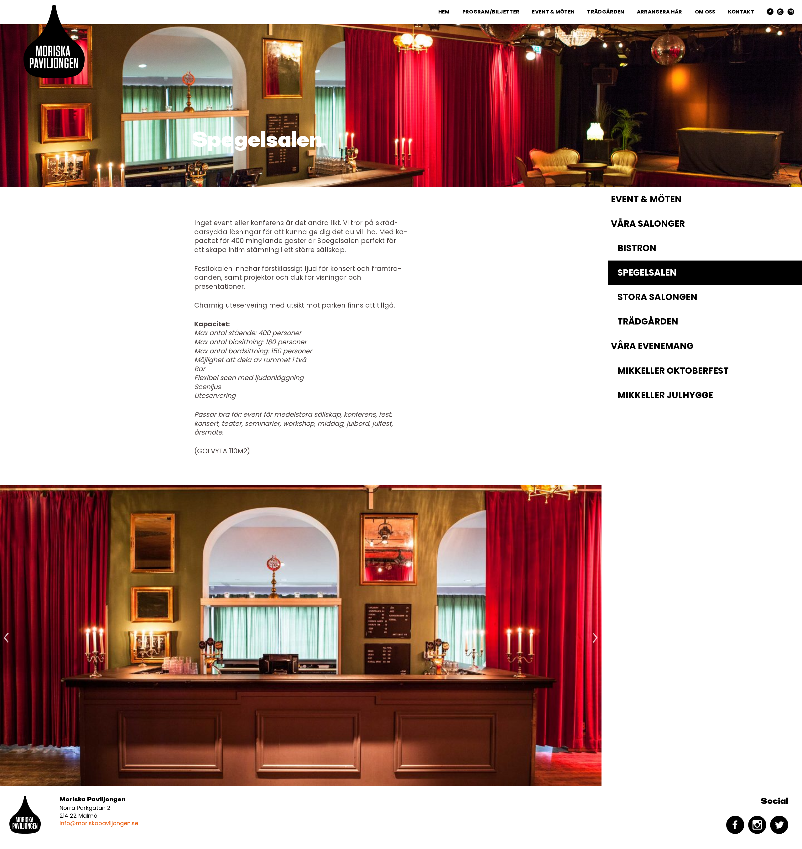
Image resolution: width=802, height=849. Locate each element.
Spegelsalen (647, 272)
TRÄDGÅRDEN (605, 11)
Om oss (705, 11)
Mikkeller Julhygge (665, 395)
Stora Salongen (657, 297)
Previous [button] (6, 636)
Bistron (636, 248)
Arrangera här (659, 11)
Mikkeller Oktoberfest (673, 371)
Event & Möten (553, 11)
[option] (301, 635)
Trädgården (647, 321)
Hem (444, 11)
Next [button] (595, 636)
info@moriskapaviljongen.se (99, 823)
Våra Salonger (648, 224)
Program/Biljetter (490, 11)
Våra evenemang (652, 346)
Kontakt (741, 11)
